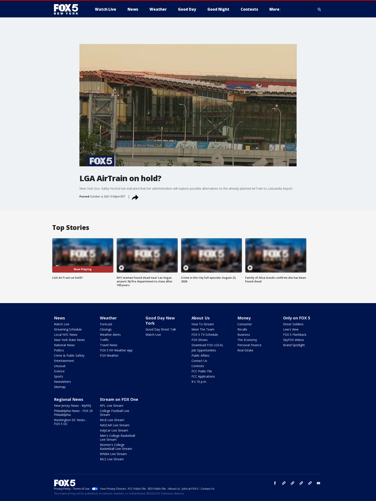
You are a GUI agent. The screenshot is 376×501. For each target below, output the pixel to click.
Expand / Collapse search (319, 9)
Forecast (106, 324)
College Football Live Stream (114, 413)
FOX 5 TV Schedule (204, 334)
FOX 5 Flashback (294, 334)
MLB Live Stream (112, 420)
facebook (275, 483)
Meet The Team (202, 329)
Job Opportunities (203, 350)
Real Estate (245, 350)
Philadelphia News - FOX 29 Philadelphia (73, 413)
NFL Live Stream (111, 405)
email (318, 483)
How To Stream (202, 324)
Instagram (283, 483)
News (59, 318)
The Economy (247, 340)
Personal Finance (249, 345)
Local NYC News (65, 334)
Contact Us (199, 361)
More (274, 9)
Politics (59, 350)
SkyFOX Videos (293, 340)
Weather (108, 318)
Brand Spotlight (294, 345)
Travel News (109, 345)
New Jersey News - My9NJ (72, 405)
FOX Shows (199, 340)
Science (59, 371)
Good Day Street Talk (161, 329)
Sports (58, 376)
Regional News (68, 399)
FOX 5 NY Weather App (116, 350)
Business (243, 334)
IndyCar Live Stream (114, 430)
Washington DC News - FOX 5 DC (70, 422)
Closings (106, 329)
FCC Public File (201, 371)
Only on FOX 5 (296, 318)
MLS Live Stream (112, 459)
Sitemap (59, 387)
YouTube (301, 483)
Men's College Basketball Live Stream (117, 438)
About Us (200, 318)
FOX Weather (109, 355)
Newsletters (62, 382)
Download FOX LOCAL (207, 345)
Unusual (59, 366)
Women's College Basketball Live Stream (116, 447)
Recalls (242, 329)
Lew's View (291, 329)
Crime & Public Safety (69, 355)
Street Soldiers (293, 324)
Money (244, 318)
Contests (197, 366)
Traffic (104, 340)
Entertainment (64, 361)
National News (64, 345)
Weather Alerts (110, 334)
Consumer (244, 324)
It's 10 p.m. (199, 382)
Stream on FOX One (119, 399)
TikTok (292, 483)
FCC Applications (203, 376)
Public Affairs (200, 355)
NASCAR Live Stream (114, 425)
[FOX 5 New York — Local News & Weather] (68, 9)
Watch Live (61, 324)
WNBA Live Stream (113, 454)
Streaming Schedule (68, 329)
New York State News (69, 340)
